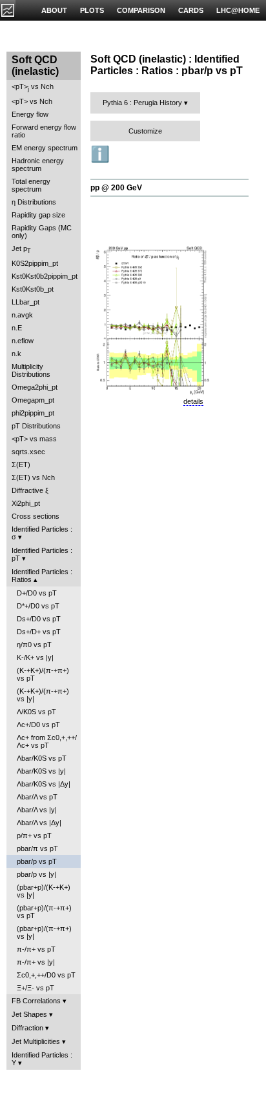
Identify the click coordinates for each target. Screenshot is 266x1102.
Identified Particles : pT (42, 554)
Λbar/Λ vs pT (37, 797)
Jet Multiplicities (36, 1041)
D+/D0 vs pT (37, 593)
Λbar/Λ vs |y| (37, 810)
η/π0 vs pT (34, 644)
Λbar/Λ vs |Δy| (39, 823)
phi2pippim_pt (33, 413)
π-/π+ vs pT (36, 949)
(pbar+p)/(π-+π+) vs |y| (44, 932)
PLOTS (92, 10)
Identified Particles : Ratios (42, 575)
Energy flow (30, 114)
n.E (17, 328)
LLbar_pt (25, 302)
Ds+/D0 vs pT (39, 619)
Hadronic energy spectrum (38, 164)
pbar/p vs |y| (36, 874)
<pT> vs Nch (33, 87)
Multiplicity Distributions (31, 370)
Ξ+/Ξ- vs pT (35, 988)
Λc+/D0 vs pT (38, 724)
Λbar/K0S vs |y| (41, 771)
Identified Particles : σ (42, 533)
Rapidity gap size (38, 215)
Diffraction (27, 1028)
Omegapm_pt (33, 400)
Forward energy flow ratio (44, 131)
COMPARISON (141, 10)
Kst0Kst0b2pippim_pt (44, 276)
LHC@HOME (238, 10)
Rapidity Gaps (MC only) (42, 231)
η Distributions (34, 202)
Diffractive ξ (30, 490)
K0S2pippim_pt (35, 263)
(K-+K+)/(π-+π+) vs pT (43, 674)
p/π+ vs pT (34, 835)
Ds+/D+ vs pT (39, 632)
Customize (145, 131)
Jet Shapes (29, 1014)
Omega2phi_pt (34, 387)
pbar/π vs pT (37, 848)
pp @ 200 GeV (116, 187)
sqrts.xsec (28, 452)
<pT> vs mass (34, 439)
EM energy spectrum (44, 148)
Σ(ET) (21, 464)
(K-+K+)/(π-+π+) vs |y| (43, 695)
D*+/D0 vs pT (38, 606)
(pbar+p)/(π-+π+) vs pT (44, 911)
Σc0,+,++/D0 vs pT (46, 975)
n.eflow (23, 341)
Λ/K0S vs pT (36, 712)
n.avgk (22, 315)
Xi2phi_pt (26, 503)
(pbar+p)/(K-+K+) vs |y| (43, 891)
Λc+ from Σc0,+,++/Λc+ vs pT (47, 741)
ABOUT (54, 10)
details (193, 401)
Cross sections (35, 516)
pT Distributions (36, 426)
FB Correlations (36, 1001)
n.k (16, 353)
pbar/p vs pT (37, 861)
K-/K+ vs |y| (35, 657)
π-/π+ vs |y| (36, 962)
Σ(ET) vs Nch (33, 477)
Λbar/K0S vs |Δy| (43, 784)
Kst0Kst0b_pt (33, 289)
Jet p (21, 249)
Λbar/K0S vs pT (41, 758)
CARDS (190, 10)
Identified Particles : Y (42, 1059)
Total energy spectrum (31, 185)
